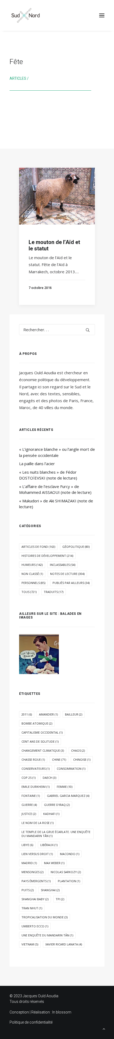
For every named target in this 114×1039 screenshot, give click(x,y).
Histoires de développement (47, 556)
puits (27, 890)
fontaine (30, 796)
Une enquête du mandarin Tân (47, 935)
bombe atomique (36, 723)
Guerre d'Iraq (57, 805)
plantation (69, 881)
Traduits (53, 592)
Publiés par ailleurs (71, 583)
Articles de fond (38, 547)
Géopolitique (76, 547)
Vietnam (29, 944)
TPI (60, 899)
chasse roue (33, 760)
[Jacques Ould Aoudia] (25, 15)
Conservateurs (35, 769)
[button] (102, 15)
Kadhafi (51, 814)
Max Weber (54, 863)
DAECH (49, 778)
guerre (29, 805)
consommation (71, 769)
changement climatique (42, 750)
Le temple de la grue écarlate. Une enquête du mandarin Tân (55, 834)
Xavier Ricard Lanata (63, 944)
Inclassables (62, 565)
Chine (59, 760)
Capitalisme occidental (42, 732)
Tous (29, 592)
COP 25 (28, 778)
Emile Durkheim (35, 787)
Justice (28, 814)
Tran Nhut (31, 908)
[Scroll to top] (104, 1028)
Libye (27, 845)
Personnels (33, 583)
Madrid (29, 863)
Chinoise (81, 760)
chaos (78, 750)
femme (64, 787)
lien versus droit (37, 854)
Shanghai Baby (35, 899)
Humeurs (32, 565)
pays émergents (36, 881)
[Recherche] (57, 329)
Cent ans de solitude (40, 741)
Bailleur (73, 714)
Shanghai (50, 890)
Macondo (69, 854)
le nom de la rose (37, 823)
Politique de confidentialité (31, 1022)
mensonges (32, 872)
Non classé (32, 574)
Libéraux (49, 845)
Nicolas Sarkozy (66, 872)
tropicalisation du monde (44, 917)
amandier (48, 714)
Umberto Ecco (34, 926)
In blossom (61, 1012)
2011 (26, 714)
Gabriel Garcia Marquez (68, 796)
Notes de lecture (67, 574)
